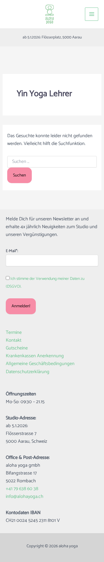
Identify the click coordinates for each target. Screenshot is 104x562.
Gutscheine (17, 348)
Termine (14, 332)
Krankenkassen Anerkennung (35, 356)
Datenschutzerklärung (27, 372)
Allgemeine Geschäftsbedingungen (40, 364)
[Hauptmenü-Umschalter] (91, 14)
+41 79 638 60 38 (22, 489)
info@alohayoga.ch (24, 496)
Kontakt (13, 340)
